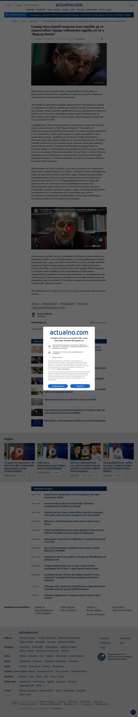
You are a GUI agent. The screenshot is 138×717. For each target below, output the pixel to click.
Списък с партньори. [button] (63, 369)
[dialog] (69, 358)
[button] (69, 357)
